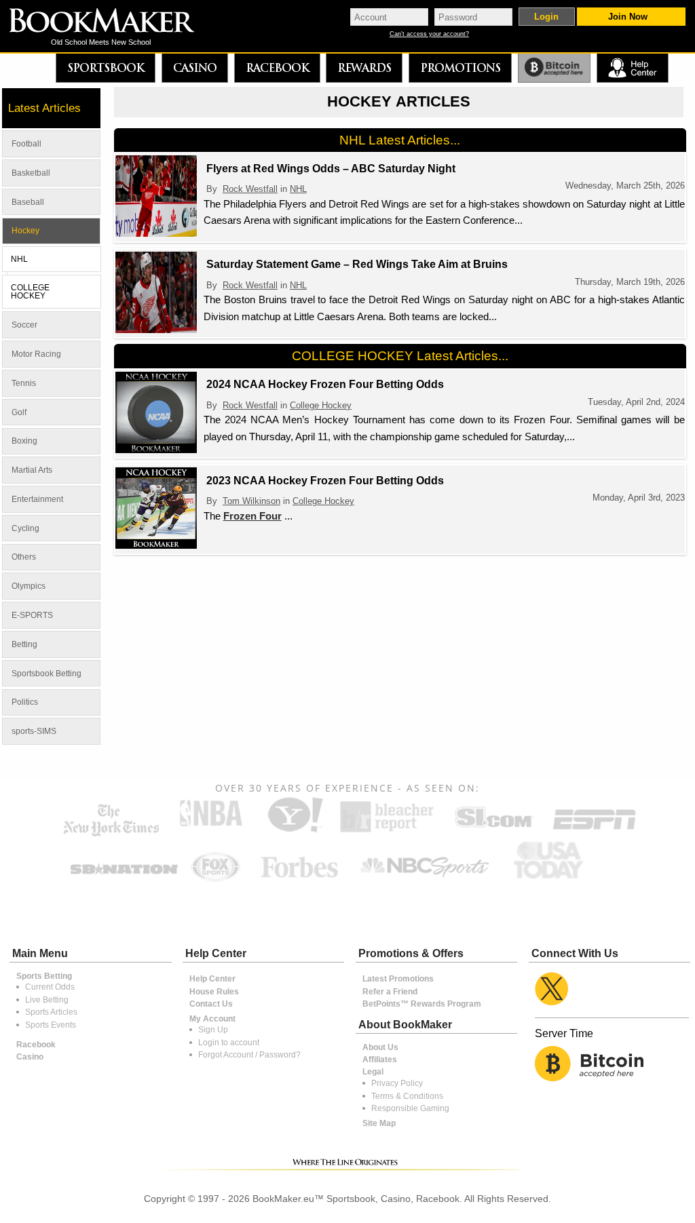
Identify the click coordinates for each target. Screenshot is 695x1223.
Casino (195, 68)
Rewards (364, 68)
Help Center (212, 979)
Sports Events (50, 1025)
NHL (298, 189)
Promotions (460, 68)
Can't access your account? (429, 34)
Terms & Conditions (407, 1096)
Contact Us (211, 1004)
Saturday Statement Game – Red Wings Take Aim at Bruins (357, 264)
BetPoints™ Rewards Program (421, 1004)
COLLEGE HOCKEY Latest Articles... (400, 356)
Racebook (277, 68)
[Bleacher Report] (387, 831)
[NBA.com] (211, 831)
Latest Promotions (398, 979)
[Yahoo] (294, 831)
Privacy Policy (397, 1083)
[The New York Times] (111, 833)
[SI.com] (493, 831)
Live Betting (47, 1000)
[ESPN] (594, 831)
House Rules (214, 991)
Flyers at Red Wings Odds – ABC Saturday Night (330, 168)
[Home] (111, 22)
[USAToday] (551, 879)
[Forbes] (298, 879)
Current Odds (50, 987)
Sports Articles (51, 1012)
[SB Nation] (124, 879)
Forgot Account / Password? (249, 1055)
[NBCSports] (424, 879)
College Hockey (321, 405)
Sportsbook (105, 68)
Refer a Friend (389, 991)
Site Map (379, 1123)
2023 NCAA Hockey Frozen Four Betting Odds (325, 480)
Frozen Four (252, 516)
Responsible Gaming (410, 1108)
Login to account (228, 1042)
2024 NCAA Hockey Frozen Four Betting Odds (325, 384)
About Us (380, 1047)
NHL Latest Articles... (399, 140)
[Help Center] (632, 68)
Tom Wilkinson (251, 501)
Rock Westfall (250, 189)
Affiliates (379, 1059)
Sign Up (213, 1029)
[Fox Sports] (215, 879)
